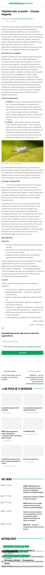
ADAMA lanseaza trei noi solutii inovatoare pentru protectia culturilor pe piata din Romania (32, 505)
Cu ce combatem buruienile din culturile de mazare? (32, 409)
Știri (27, 546)
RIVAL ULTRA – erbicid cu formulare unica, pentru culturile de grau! (33, 527)
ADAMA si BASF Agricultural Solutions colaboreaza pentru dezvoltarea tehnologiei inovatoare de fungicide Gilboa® (33, 489)
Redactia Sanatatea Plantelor (21, 19)
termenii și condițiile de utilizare (29, 347)
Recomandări (19, 546)
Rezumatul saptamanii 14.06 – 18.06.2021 (11, 409)
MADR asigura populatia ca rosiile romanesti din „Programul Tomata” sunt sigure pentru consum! (11, 434)
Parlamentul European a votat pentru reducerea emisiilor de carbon (11, 461)
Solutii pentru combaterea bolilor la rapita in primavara (33, 498)
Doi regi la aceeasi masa (30, 459)
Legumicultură (8, 546)
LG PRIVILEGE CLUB (29, 431)
